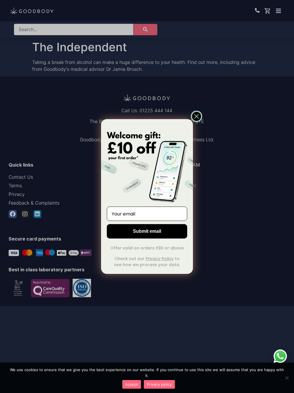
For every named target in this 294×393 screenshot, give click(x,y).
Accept (131, 384)
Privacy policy (159, 384)
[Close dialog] (197, 116)
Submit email (147, 231)
